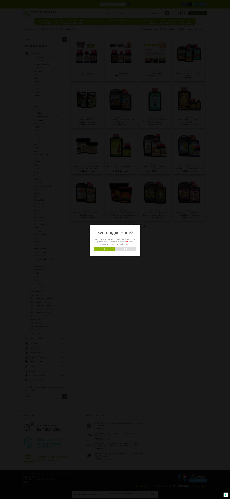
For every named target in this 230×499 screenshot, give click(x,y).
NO (125, 249)
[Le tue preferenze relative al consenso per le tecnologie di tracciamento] (226, 495)
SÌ (104, 249)
